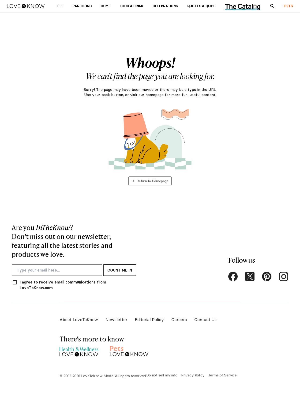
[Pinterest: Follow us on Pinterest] (266, 276)
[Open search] (272, 6)
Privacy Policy (193, 375)
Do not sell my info (161, 375)
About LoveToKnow (79, 319)
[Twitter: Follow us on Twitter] (250, 276)
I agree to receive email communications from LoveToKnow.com (63, 285)
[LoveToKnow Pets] (129, 350)
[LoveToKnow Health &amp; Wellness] (79, 350)
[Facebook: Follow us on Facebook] (233, 276)
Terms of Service (222, 375)
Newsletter (116, 319)
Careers (179, 319)
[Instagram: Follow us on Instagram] (283, 276)
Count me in (119, 270)
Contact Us (205, 319)
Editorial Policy (149, 319)
